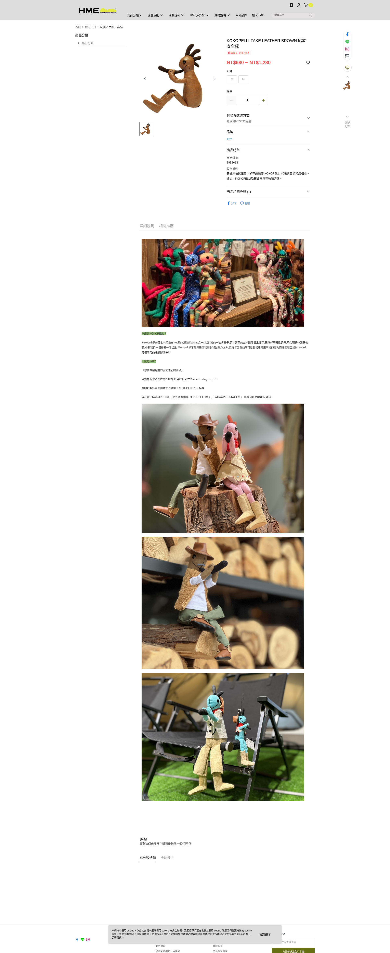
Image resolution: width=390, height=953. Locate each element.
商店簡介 (160, 946)
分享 (234, 203)
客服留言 (218, 946)
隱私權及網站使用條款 (168, 951)
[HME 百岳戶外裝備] (97, 10)
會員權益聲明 (220, 951)
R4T (229, 139)
